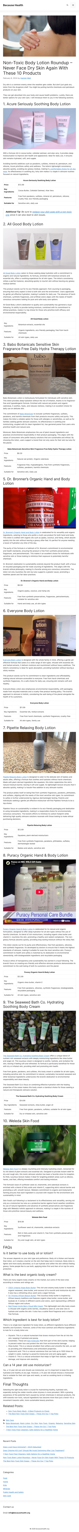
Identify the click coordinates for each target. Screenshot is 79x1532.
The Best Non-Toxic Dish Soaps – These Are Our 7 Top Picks (31, 1427)
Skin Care (10, 1420)
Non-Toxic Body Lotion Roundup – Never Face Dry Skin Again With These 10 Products (38, 1458)
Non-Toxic (43, 1423)
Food (5, 1478)
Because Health (13, 5)
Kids (5, 1485)
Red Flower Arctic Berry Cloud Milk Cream (25, 1306)
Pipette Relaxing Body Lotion (15, 777)
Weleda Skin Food (10, 1169)
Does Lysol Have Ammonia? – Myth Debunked (22, 1447)
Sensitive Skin (69, 1423)
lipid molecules (33, 1341)
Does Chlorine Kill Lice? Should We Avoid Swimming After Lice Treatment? (33, 1450)
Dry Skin (34, 1423)
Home (5, 1482)
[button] (67, 5)
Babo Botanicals (26, 414)
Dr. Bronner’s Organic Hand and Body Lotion (21, 532)
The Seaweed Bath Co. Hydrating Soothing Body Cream (26, 1056)
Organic (51, 1423)
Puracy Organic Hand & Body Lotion (18, 929)
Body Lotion (25, 1423)
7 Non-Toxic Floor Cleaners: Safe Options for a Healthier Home (32, 1430)
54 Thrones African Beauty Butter (22, 1296)
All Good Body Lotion (12, 273)
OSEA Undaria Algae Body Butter (22, 1288)
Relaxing (59, 1423)
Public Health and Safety (13, 1492)
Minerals (6, 1489)
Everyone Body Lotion (12, 660)
